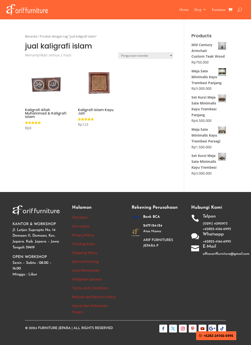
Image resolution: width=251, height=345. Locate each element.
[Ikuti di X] (173, 328)
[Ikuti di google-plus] (212, 328)
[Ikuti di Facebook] (163, 328)
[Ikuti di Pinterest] (193, 328)
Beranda (31, 36)
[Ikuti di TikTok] (222, 328)
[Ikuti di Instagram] (183, 328)
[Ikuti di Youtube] (202, 328)
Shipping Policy (84, 252)
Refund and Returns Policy (94, 296)
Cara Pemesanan (86, 270)
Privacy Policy (83, 235)
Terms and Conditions (90, 288)
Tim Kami (80, 217)
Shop (197, 9)
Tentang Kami (83, 244)
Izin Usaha (80, 226)
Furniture (219, 9)
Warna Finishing (85, 261)
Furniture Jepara (54, 328)
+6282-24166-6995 (218, 335)
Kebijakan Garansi (87, 279)
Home (184, 9)
